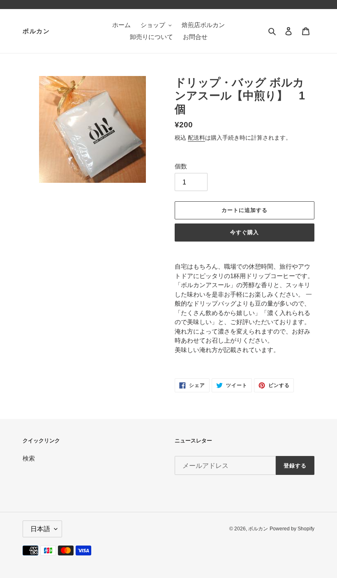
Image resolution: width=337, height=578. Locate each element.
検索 (29, 458)
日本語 (40, 528)
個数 (181, 166)
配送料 (196, 137)
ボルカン (36, 31)
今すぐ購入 (244, 232)
